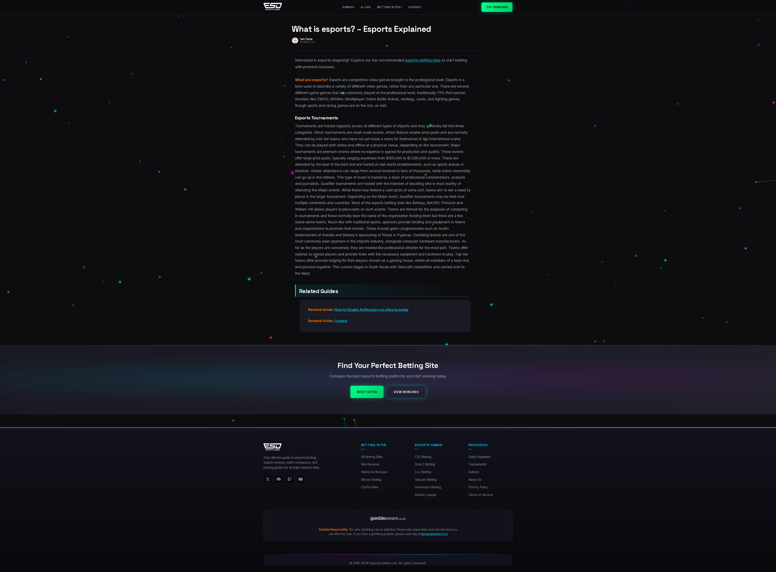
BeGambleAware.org (434, 534)
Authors (473, 472)
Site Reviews (370, 464)
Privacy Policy (478, 487)
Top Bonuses (497, 7)
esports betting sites (423, 60)
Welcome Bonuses (374, 472)
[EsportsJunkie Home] (273, 7)
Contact (340, 321)
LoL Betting (423, 472)
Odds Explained (479, 457)
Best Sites (367, 392)
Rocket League (425, 495)
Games (348, 7)
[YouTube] (300, 479)
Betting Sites (389, 7)
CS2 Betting (423, 457)
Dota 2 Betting (425, 464)
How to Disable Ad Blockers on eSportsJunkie (371, 310)
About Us (474, 480)
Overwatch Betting (428, 487)
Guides (414, 7)
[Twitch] (289, 479)
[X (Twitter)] (268, 479)
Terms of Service (480, 495)
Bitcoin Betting (371, 480)
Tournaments (477, 464)
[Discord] (278, 479)
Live (367, 7)
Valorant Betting (426, 480)
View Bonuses (406, 392)
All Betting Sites (372, 457)
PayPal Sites (370, 487)
